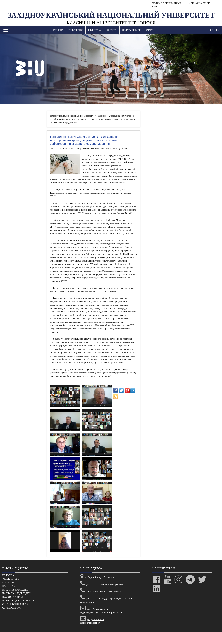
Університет (75, 30)
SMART (149, 30)
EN (217, 30)
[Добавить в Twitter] (121, 390)
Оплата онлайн (131, 30)
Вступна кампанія (15, 589)
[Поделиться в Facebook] (115, 390)
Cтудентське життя (15, 604)
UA (211, 30)
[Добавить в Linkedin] (132, 390)
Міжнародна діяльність (18, 600)
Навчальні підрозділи (16, 593)
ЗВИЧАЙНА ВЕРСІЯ (199, 3)
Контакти (111, 30)
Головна (58, 30)
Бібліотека (94, 30)
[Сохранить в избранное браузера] (115, 396)
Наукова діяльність (15, 597)
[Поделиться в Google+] (127, 390)
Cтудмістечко (11, 607)
